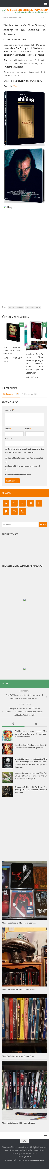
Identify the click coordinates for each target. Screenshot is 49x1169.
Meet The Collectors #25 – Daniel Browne (19, 989)
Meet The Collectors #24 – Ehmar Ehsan (18, 1056)
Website (8, 438)
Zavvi (15, 86)
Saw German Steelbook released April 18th (11, 350)
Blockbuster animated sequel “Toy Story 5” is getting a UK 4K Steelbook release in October (31, 734)
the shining (30, 307)
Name (8, 429)
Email (28, 429)
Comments (12, 394)
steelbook (19, 307)
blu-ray (11, 307)
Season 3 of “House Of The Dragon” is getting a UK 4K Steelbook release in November (31, 790)
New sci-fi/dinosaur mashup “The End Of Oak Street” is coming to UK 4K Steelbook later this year (31, 776)
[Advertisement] (24, 272)
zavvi (38, 307)
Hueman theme (38, 1160)
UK (21, 17)
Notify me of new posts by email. (18, 474)
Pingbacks (30, 394)
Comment (9, 410)
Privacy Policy (25, 1156)
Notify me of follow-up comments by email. (22, 466)
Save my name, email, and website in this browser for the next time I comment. (24, 451)
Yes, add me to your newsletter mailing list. (25, 458)
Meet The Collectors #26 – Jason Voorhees (19, 923)
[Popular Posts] (35, 724)
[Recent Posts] (13, 724)
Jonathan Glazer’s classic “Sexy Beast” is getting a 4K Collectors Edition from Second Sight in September (34, 363)
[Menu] (45, 3)
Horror (15, 17)
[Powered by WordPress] (15, 1160)
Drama (6, 17)
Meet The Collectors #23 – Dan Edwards (18, 1123)
